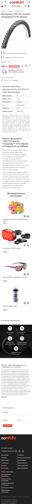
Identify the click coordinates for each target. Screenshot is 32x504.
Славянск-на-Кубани (18, 71)
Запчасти (10, 11)
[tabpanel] (16, 34)
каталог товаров (15, 6)
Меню (26, 2)
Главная (3, 11)
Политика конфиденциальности (9, 499)
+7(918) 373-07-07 (7, 451)
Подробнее (4, 397)
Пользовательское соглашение (9, 501)
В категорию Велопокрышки (11, 320)
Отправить (7, 425)
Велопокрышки (19, 11)
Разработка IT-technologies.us (8, 503)
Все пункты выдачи (7, 448)
